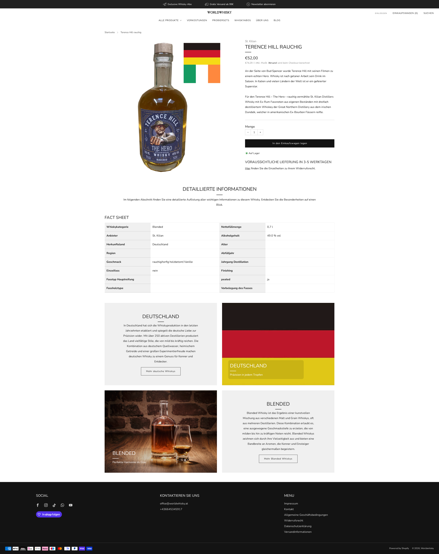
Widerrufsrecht (293, 520)
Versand (272, 62)
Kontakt (289, 509)
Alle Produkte (169, 20)
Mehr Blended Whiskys (278, 458)
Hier (247, 168)
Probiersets (220, 20)
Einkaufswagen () (405, 13)
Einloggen (381, 13)
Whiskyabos (242, 20)
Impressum (291, 503)
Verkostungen (197, 20)
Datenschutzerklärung (297, 526)
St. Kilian (250, 41)
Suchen (429, 13)
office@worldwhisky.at (174, 503)
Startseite (110, 32)
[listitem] (178, 4)
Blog (277, 20)
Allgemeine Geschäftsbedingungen (306, 515)
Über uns (262, 20)
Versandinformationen (298, 532)
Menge (250, 127)
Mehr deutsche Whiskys (160, 371)
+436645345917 (171, 509)
